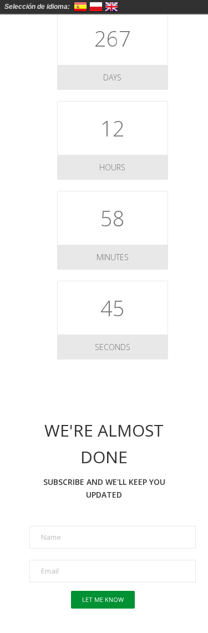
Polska (96, 6)
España (80, 6)
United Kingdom (111, 6)
